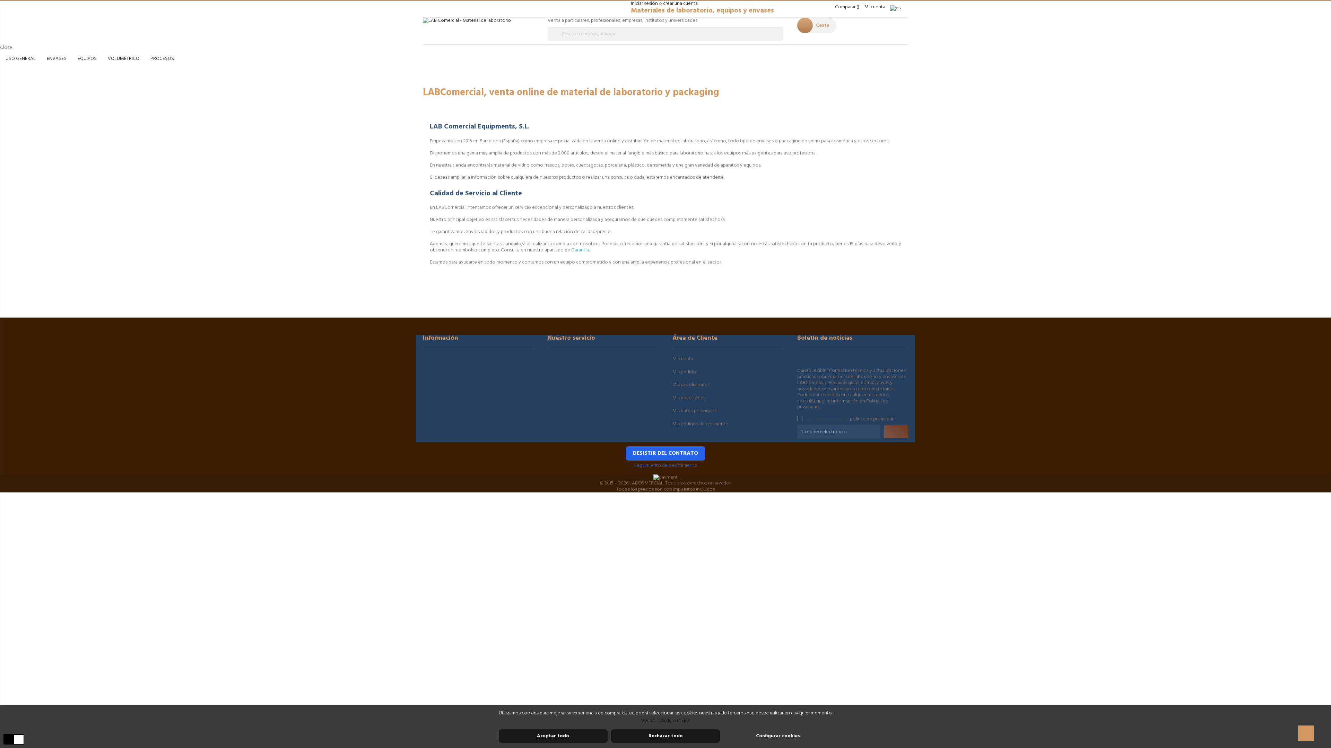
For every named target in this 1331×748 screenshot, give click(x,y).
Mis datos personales (694, 411)
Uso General (21, 59)
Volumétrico (123, 59)
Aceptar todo (553, 736)
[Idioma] (897, 8)
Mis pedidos (685, 372)
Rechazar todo (666, 736)
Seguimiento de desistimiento (665, 466)
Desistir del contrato (665, 453)
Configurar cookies (778, 736)
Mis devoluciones (691, 385)
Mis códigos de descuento (700, 424)
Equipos (87, 59)
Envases (57, 59)
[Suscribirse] (896, 432)
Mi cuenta (682, 359)
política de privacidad (872, 419)
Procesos (162, 59)
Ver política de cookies (665, 721)
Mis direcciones (688, 398)
